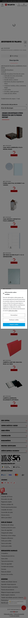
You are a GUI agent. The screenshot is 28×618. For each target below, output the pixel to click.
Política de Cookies (12, 310)
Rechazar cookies (14, 319)
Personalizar (14, 315)
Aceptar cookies (14, 324)
